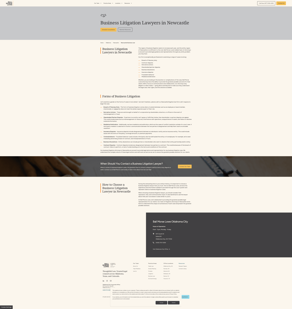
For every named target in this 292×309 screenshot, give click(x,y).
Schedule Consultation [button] (108, 29)
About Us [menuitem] (135, 266)
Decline (173, 302)
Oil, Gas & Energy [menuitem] (152, 278)
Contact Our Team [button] (184, 166)
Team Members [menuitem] (136, 268)
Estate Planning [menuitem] (152, 268)
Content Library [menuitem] (183, 268)
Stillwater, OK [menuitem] (166, 273)
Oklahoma (108, 42)
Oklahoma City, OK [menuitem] (168, 266)
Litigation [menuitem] (150, 273)
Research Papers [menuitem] (183, 266)
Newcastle (116, 42)
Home (101, 42)
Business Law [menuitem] (151, 276)
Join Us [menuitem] (135, 271)
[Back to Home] (9, 3)
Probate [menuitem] (150, 271)
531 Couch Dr (160, 234)
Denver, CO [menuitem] (166, 276)
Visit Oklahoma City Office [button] (160, 249)
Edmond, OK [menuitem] (166, 271)
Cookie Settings (6, 307)
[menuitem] (100, 3)
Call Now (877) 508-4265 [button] (266, 3)
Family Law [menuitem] (151, 266)
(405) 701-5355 (161, 242)
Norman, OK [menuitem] (166, 268)
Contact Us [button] (281, 3)
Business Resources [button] (125, 29)
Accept (161, 302)
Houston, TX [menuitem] (166, 278)
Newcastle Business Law (128, 42)
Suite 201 (159, 236)
